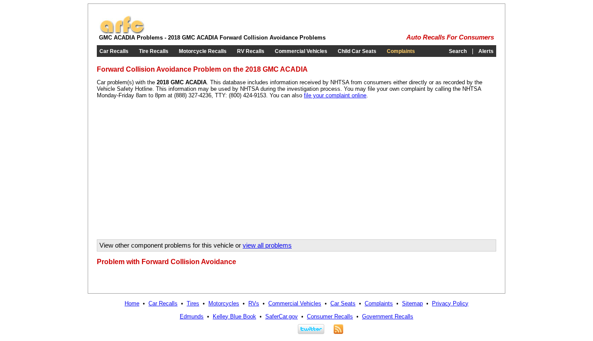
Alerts (486, 51)
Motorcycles (223, 303)
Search (458, 51)
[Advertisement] (170, 172)
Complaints (401, 51)
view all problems (267, 245)
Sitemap (412, 303)
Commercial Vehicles (301, 51)
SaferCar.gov (281, 316)
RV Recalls (250, 51)
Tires (193, 303)
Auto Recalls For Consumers (450, 37)
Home (132, 303)
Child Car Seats (357, 51)
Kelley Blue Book (234, 316)
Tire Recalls (153, 51)
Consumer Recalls (330, 316)
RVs (253, 303)
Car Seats (343, 303)
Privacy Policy (450, 303)
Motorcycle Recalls (203, 51)
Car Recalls (113, 51)
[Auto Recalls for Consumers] (122, 32)
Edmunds (192, 316)
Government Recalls (387, 316)
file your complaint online (335, 95)
